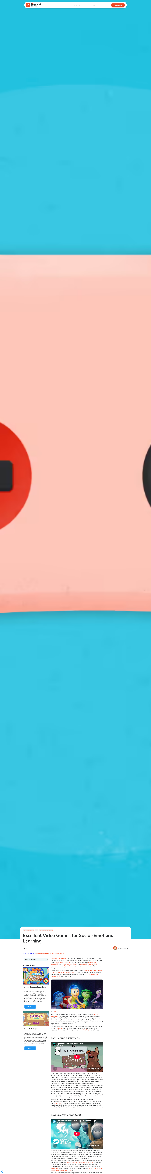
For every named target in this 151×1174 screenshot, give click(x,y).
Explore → (30, 1006)
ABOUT (89, 5)
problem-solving (56, 976)
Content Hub (31, 953)
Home (25, 953)
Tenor (54, 1012)
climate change (58, 1103)
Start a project (118, 5)
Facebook (60, 1028)
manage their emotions (63, 962)
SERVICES (82, 5)
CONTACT (106, 5)
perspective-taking (94, 974)
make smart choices (69, 964)
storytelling (54, 1168)
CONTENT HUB (97, 5)
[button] (73, 5)
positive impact (86, 1030)
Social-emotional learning (59, 958)
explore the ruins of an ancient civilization (80, 1162)
